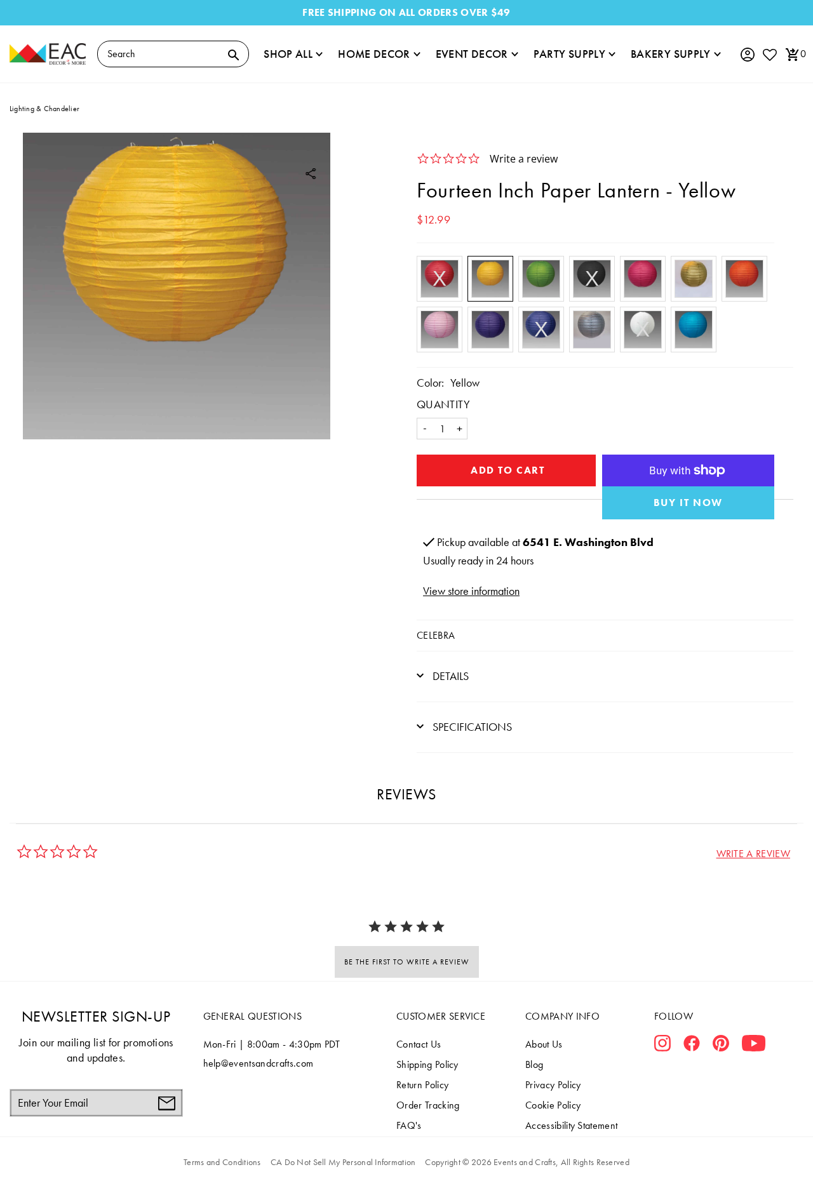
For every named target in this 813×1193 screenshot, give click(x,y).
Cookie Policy (553, 1105)
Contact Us (418, 1044)
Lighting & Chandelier (44, 108)
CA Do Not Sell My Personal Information (343, 1162)
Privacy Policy (553, 1084)
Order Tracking (427, 1105)
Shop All (288, 53)
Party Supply (569, 53)
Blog (534, 1064)
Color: (430, 382)
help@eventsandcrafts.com (258, 1063)
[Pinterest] (721, 1045)
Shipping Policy (427, 1064)
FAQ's (409, 1125)
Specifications (471, 726)
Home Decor (374, 53)
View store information (471, 590)
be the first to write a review (406, 962)
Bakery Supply (671, 53)
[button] (753, 853)
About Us (544, 1044)
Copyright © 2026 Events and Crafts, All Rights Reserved (527, 1162)
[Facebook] (691, 1045)
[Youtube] (753, 1045)
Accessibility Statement (571, 1125)
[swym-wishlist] (769, 54)
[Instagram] (662, 1045)
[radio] (439, 279)
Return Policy (422, 1084)
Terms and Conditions (222, 1162)
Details (449, 676)
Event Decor (472, 53)
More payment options (688, 502)
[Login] (747, 55)
